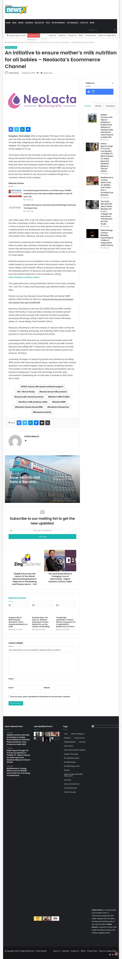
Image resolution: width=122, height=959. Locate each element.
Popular (87, 106)
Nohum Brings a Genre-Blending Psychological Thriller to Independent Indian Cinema (107, 237)
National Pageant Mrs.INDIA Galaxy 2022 (73, 775)
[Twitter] (16, 129)
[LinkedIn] (22, 129)
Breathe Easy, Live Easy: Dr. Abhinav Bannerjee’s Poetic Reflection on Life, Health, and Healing (40, 622)
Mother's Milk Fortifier (59, 397)
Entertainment (58, 23)
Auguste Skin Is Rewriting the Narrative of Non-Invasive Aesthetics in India (18, 622)
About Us (52, 35)
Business (29, 23)
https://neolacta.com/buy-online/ (24, 277)
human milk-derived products (29, 397)
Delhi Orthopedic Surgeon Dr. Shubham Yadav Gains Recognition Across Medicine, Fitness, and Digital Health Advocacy (27, 479)
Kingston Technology (71, 754)
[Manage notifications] (116, 954)
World (21, 23)
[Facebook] (11, 129)
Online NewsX (14, 73)
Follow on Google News (107, 35)
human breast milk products (54, 391)
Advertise (62, 35)
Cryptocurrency (79, 738)
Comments (110, 106)
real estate (67, 780)
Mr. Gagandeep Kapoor (71, 758)
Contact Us (72, 35)
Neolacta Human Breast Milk (29, 407)
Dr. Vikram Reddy (26, 391)
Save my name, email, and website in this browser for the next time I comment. (41, 696)
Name (11, 679)
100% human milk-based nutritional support (42, 386)
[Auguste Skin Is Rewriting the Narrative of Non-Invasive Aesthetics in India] (19, 609)
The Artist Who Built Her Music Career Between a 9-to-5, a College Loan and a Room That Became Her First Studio (106, 212)
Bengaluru (67, 738)
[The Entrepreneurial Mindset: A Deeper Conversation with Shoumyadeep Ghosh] (55, 918)
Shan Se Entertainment (71, 784)
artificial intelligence (77, 734)
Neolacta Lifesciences (59, 407)
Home (8, 23)
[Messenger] (28, 129)
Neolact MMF (59, 402)
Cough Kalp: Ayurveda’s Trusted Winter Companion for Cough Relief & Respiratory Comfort (66, 622)
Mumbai (66, 770)
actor (66, 734)
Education (39, 23)
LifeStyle (84, 23)
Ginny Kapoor (68, 746)
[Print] (47, 422)
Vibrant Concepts (70, 792)
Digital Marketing (70, 742)
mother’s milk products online (33, 402)
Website (47, 688)
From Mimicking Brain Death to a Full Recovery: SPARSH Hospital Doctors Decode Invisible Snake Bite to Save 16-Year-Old (48, 193)
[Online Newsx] (16, 9)
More (92, 23)
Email (11, 688)
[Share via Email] (42, 422)
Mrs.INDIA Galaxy (70, 762)
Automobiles (72, 23)
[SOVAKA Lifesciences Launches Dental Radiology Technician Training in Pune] (15, 207)
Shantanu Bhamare (70, 788)
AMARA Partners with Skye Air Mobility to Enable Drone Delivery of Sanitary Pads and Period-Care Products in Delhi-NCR (107, 126)
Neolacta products (42, 412)
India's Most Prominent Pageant (74, 750)
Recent (98, 106)
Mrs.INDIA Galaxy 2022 (72, 766)
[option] (42, 479)
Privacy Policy (91, 35)
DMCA (81, 35)
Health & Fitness (19, 42)
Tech (48, 23)
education (82, 742)
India (14, 23)
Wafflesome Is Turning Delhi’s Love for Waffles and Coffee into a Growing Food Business (107, 186)
